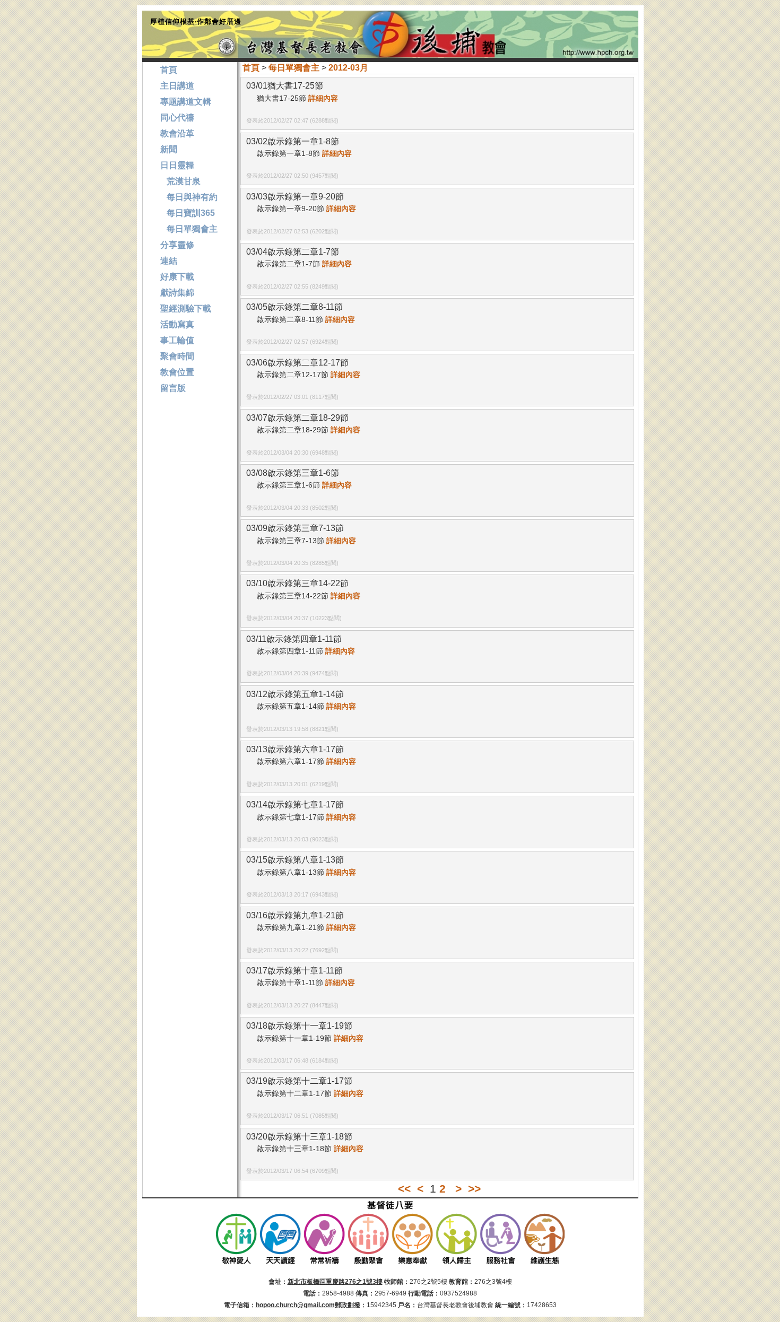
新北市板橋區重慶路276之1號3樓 (335, 1281)
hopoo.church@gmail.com (295, 1305)
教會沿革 (177, 133)
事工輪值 (177, 340)
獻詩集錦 (177, 292)
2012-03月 (348, 67)
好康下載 (177, 276)
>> (474, 1188)
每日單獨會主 (293, 67)
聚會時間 (177, 356)
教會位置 (177, 372)
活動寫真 (177, 324)
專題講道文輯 (185, 101)
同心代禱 (177, 117)
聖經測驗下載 (185, 308)
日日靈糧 (177, 165)
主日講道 (177, 85)
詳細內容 (323, 98)
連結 (168, 260)
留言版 (173, 388)
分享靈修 (177, 244)
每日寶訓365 (187, 213)
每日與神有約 (189, 197)
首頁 (250, 67)
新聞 (168, 149)
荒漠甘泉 (180, 181)
